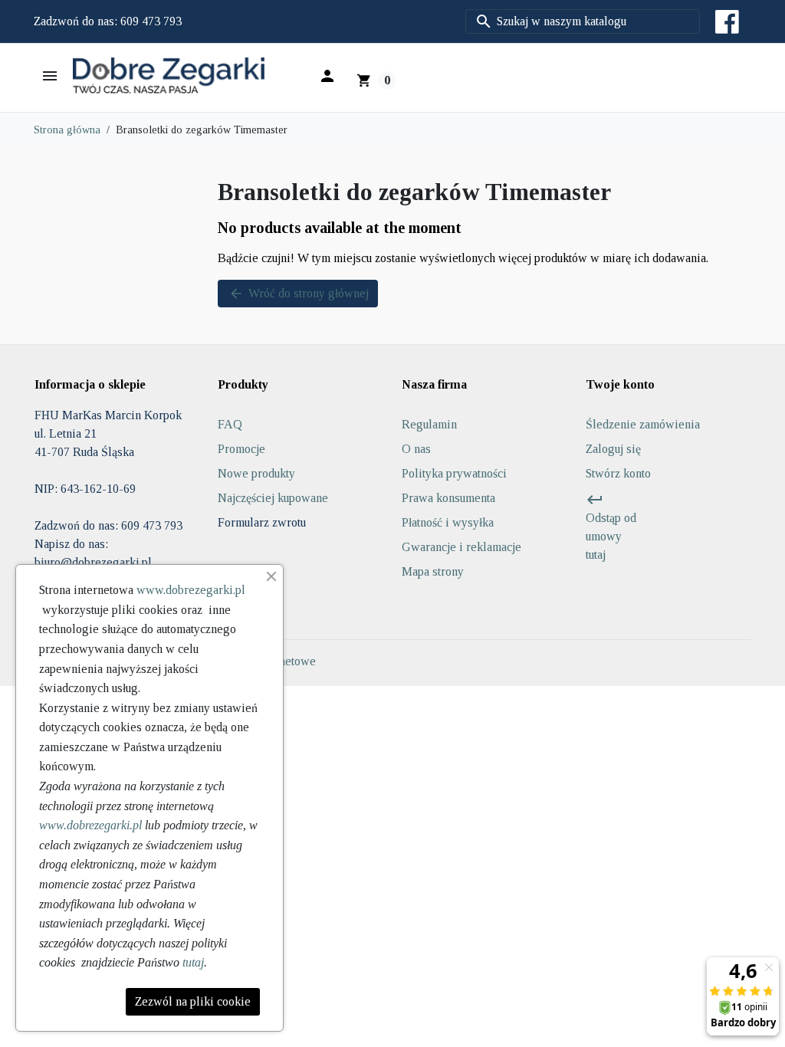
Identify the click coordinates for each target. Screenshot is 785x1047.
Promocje (241, 448)
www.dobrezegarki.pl (190, 589)
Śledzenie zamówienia (643, 424)
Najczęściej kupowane (273, 497)
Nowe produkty (256, 473)
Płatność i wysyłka (448, 522)
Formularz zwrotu (262, 522)
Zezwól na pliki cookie (193, 1001)
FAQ (230, 424)
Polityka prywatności (454, 473)
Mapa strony (433, 571)
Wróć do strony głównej (298, 293)
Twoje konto (620, 384)
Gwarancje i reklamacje (461, 546)
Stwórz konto (618, 473)
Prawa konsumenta (448, 497)
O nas (416, 448)
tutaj (193, 962)
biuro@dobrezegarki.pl (93, 562)
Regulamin (429, 424)
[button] (327, 76)
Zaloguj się (613, 448)
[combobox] (582, 21)
